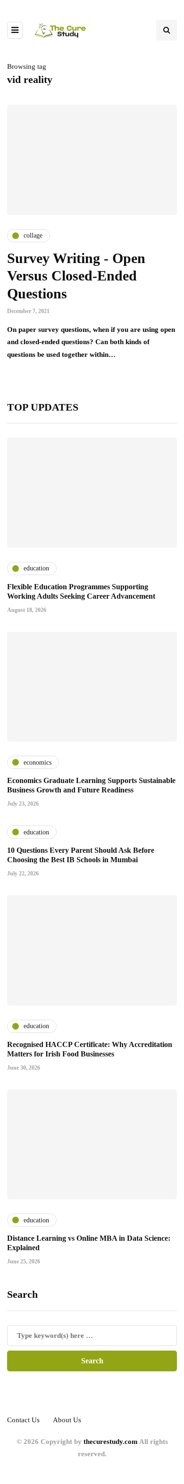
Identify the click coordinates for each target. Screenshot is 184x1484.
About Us (67, 1420)
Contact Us (23, 1420)
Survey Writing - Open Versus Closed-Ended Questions (76, 275)
